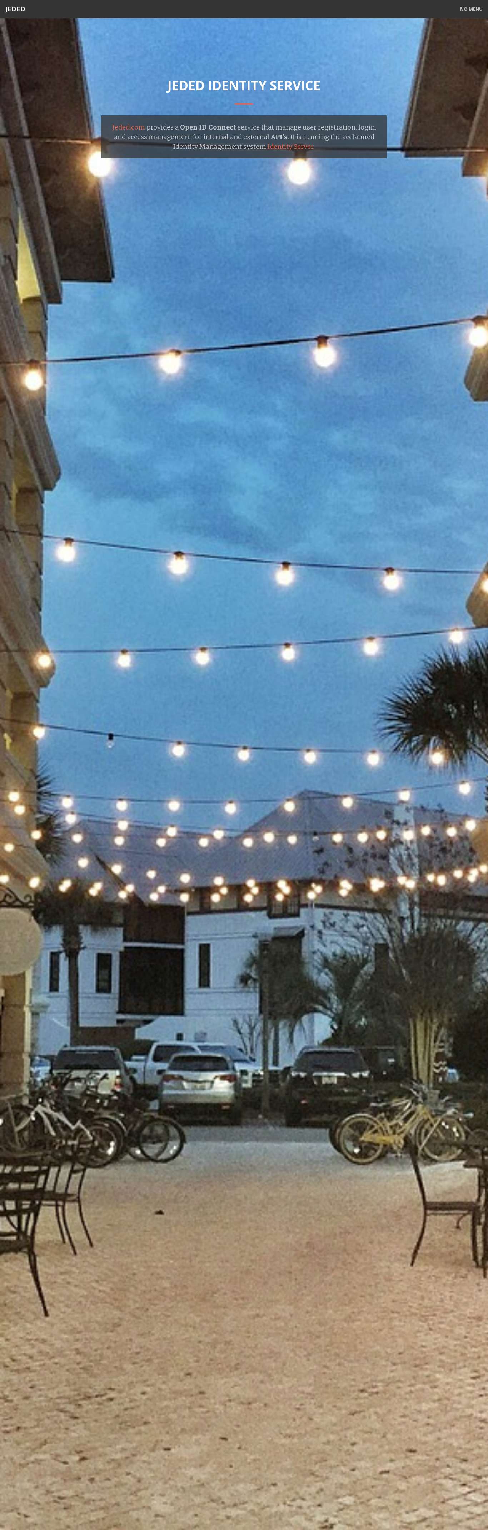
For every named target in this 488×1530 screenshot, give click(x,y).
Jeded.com (128, 127)
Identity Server (290, 146)
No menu (471, 9)
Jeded (15, 9)
